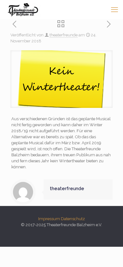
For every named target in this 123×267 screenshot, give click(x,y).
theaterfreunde (64, 35)
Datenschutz (73, 218)
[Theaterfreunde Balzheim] (23, 9)
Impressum (49, 218)
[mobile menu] (114, 9)
